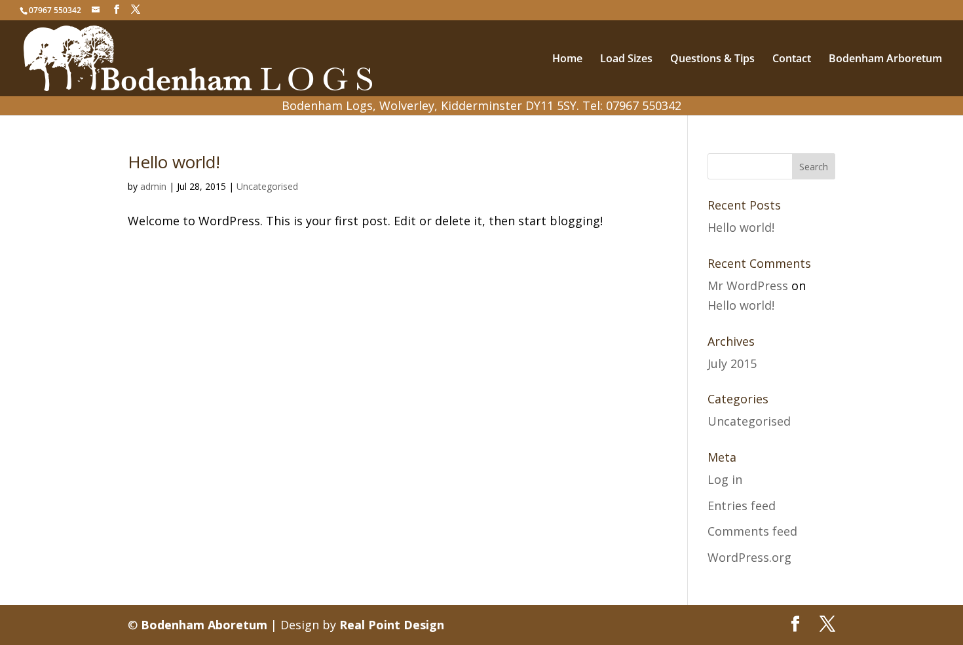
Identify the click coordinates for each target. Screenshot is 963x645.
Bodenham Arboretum (885, 59)
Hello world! (174, 162)
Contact (791, 59)
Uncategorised (267, 186)
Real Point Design (391, 625)
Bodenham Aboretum (204, 625)
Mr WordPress (748, 285)
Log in (725, 479)
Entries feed (742, 505)
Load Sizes (626, 59)
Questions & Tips (712, 59)
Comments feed (752, 531)
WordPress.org (749, 557)
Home (567, 59)
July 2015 (732, 363)
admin (153, 186)
